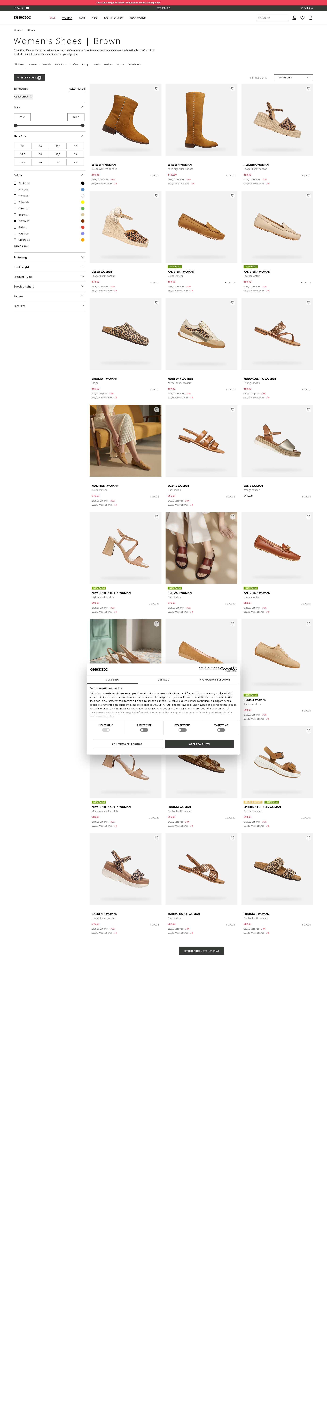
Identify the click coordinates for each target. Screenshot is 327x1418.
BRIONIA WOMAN (179, 807)
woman (18, 30)
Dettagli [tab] (163, 679)
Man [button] (82, 17)
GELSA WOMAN (102, 272)
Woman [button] (67, 17)
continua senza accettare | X (218, 667)
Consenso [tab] (112, 679)
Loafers (74, 64)
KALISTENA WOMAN (181, 272)
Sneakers (34, 64)
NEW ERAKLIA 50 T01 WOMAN (111, 807)
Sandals (47, 64)
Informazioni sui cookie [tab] (214, 679)
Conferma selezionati (127, 743)
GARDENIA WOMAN (105, 914)
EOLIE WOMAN (253, 486)
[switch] (144, 730)
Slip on (120, 64)
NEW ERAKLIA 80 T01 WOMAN (111, 593)
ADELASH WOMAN (180, 593)
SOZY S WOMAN (178, 486)
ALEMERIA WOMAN (256, 165)
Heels (97, 64)
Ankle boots (134, 64)
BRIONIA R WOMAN (105, 379)
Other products (201, 951)
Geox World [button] (138, 17)
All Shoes (19, 64)
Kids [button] (94, 17)
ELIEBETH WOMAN (104, 165)
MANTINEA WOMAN (105, 486)
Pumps (86, 64)
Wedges (108, 64)
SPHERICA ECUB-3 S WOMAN (262, 807)
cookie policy (106, 716)
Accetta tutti (199, 743)
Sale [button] (52, 17)
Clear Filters (77, 88)
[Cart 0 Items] (309, 21)
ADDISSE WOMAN (255, 700)
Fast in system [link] (113, 17)
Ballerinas (60, 64)
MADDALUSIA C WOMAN (260, 379)
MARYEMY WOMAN (180, 379)
